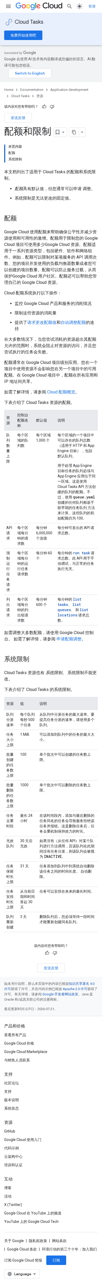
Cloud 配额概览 (61, 391)
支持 (8, 1091)
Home (8, 90)
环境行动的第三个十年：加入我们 (69, 1249)
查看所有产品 (15, 1035)
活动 (8, 1196)
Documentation (31, 90)
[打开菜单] (8, 6)
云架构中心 (13, 1156)
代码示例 (11, 1148)
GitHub (9, 1131)
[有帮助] (44, 107)
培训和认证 (13, 1165)
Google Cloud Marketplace (25, 1052)
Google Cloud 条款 (22, 1249)
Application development (69, 90)
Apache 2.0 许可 (75, 989)
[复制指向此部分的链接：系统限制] (34, 659)
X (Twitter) (13, 1205)
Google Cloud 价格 (19, 1043)
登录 (92, 6)
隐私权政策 (38, 1241)
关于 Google (14, 1241)
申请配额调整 (69, 638)
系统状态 (11, 1108)
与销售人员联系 (17, 1060)
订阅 (56, 1260)
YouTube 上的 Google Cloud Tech (31, 1221)
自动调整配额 (73, 322)
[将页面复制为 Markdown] (74, 132)
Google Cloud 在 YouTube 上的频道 (32, 1213)
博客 (8, 1188)
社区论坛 (11, 1083)
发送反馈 (18, 117)
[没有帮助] (52, 107)
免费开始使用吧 (23, 35)
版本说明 (11, 1100)
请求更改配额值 (41, 322)
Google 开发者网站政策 (60, 994)
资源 (39, 96)
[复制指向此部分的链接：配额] (22, 219)
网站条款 (59, 1241)
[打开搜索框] (69, 6)
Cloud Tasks (29, 22)
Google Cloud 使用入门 (22, 1140)
